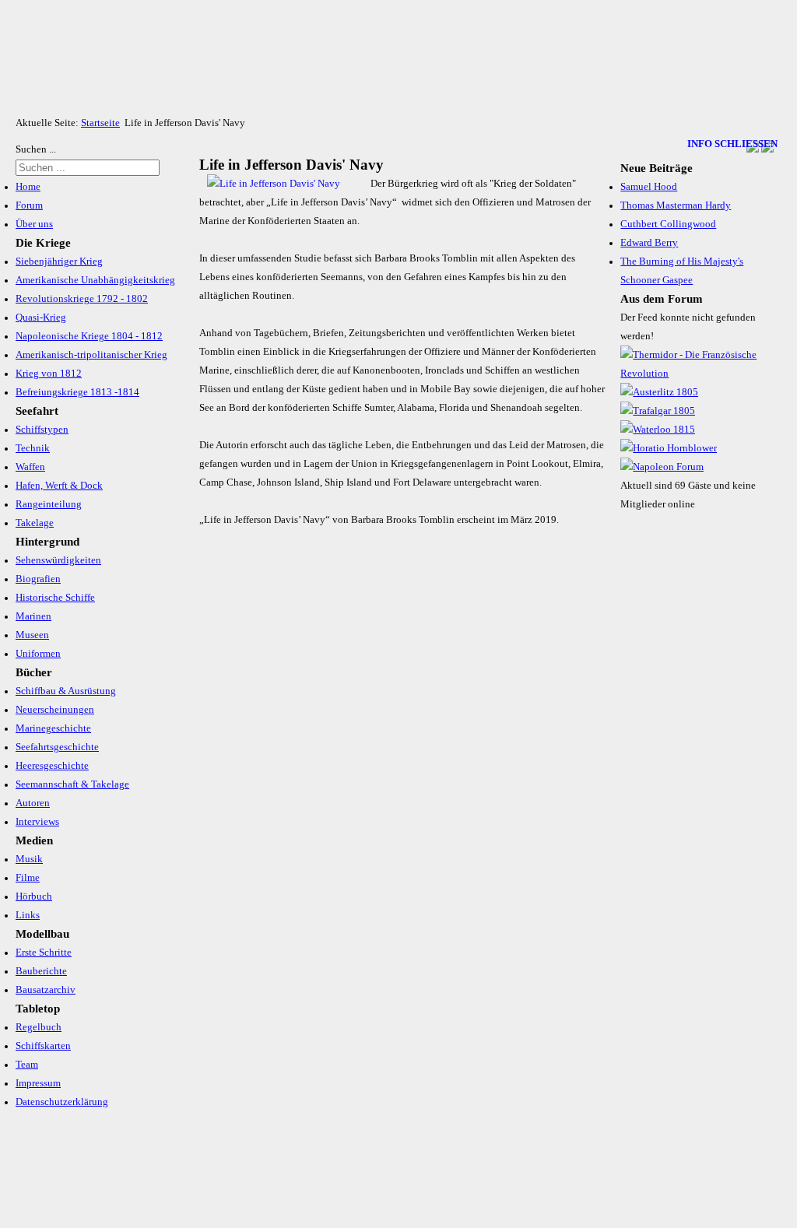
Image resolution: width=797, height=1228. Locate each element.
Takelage (35, 523)
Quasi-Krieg (41, 317)
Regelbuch (38, 1027)
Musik (29, 859)
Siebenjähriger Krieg (59, 261)
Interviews (37, 821)
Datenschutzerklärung (62, 1101)
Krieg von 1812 (49, 373)
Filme (28, 877)
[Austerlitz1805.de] (659, 392)
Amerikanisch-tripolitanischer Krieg (91, 354)
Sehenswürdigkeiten (58, 560)
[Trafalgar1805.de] (657, 410)
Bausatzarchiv (45, 989)
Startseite (100, 123)
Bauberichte (41, 971)
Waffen (30, 466)
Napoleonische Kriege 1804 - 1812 (89, 336)
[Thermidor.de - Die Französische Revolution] (697, 373)
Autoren (33, 803)
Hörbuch (34, 896)
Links (28, 915)
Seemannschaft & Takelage (72, 784)
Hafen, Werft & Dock (59, 485)
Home (28, 186)
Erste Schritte (44, 952)
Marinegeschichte (53, 728)
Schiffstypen (42, 429)
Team (27, 1064)
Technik (33, 448)
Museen (32, 635)
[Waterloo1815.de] (657, 429)
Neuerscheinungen (55, 709)
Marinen (33, 616)
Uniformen (38, 653)
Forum (29, 205)
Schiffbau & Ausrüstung (66, 691)
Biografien (38, 579)
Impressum (38, 1083)
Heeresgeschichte (52, 765)
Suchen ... (36, 149)
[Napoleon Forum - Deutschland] (662, 466)
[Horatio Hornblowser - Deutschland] (668, 448)
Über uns (34, 224)
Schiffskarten (43, 1045)
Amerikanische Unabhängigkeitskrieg (95, 280)
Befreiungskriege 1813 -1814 (77, 392)
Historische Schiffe (55, 597)
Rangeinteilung (49, 504)
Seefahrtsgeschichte (57, 747)
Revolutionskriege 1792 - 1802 (82, 298)
